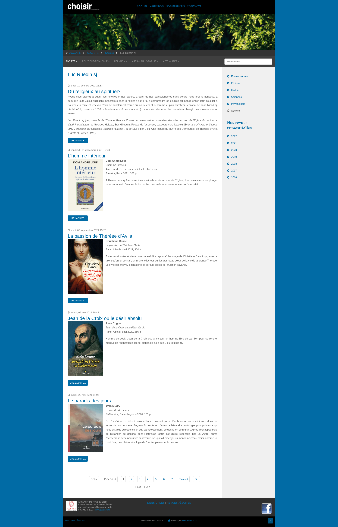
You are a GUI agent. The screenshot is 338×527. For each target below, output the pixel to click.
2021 (234, 143)
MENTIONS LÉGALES (74, 520)
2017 (234, 170)
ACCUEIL (143, 6)
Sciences (236, 96)
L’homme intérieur (87, 156)
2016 (234, 177)
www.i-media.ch (189, 520)
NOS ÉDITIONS (175, 6)
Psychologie (238, 103)
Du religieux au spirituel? (94, 91)
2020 (234, 149)
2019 (234, 156)
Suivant (183, 479)
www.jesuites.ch (103, 510)
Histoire (235, 90)
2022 (234, 136)
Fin (196, 479)
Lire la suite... (78, 140)
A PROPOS (157, 6)
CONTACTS (194, 6)
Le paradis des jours (89, 400)
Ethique (235, 83)
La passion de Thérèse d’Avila (100, 236)
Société (235, 110)
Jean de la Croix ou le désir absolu (105, 318)
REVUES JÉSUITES (179, 502)
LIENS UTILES (156, 502)
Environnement (240, 76)
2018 (234, 163)
